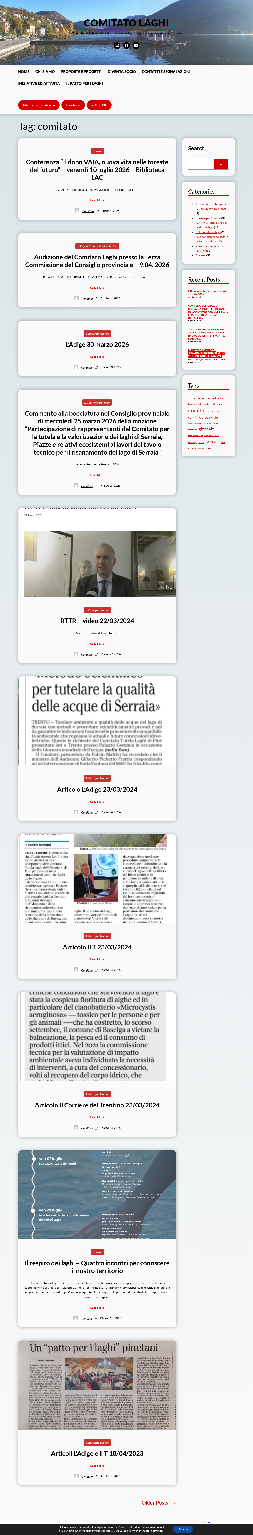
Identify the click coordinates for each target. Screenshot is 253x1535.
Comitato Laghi (126, 22)
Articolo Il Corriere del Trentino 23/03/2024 (97, 1105)
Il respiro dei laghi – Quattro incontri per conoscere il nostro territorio (97, 1266)
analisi (192, 398)
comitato (198, 410)
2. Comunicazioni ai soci (211, 208)
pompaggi (192, 442)
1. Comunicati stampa (97, 402)
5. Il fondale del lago (208, 232)
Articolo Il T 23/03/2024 (97, 947)
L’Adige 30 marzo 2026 (97, 344)
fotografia (192, 429)
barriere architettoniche (198, 404)
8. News (97, 151)
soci (223, 442)
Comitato (88, 211)
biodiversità (216, 404)
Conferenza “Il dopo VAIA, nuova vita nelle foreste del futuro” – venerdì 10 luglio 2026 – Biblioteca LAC (97, 169)
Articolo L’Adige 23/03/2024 (97, 789)
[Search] (221, 164)
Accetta (183, 1529)
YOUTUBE (99, 105)
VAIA (208, 448)
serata (201, 442)
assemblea (204, 398)
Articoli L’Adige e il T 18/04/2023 (97, 1453)
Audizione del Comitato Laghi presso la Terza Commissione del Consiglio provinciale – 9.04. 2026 (97, 260)
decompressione (195, 423)
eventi (216, 423)
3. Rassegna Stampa (97, 333)
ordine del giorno (211, 435)
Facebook (73, 105)
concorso (215, 411)
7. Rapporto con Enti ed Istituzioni (97, 246)
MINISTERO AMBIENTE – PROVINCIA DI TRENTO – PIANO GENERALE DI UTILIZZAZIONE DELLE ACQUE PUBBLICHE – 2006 (207, 355)
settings (157, 1531)
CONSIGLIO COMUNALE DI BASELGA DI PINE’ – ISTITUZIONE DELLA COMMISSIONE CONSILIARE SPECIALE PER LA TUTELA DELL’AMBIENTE (208, 312)
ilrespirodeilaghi (195, 435)
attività (217, 398)
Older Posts (159, 1502)
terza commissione (196, 448)
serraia (213, 441)
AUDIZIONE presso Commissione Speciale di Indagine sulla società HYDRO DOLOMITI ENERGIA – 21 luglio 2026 (207, 334)
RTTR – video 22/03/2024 (97, 620)
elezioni (207, 423)
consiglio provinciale (203, 417)
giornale (206, 428)
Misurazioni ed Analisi (39, 105)
